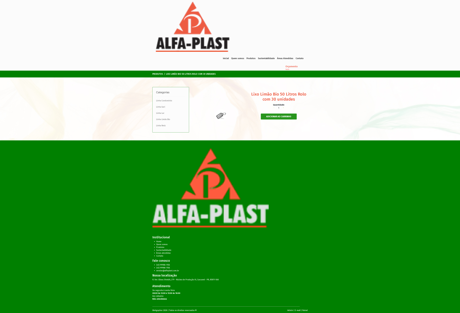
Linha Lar (160, 113)
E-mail (297, 310)
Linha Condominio (164, 100)
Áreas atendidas (163, 253)
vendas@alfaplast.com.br (167, 270)
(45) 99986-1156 (163, 265)
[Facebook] (231, 231)
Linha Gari (160, 107)
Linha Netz (161, 125)
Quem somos (237, 58)
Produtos (251, 58)
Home (158, 241)
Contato (300, 58)
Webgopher (157, 310)
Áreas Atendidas (285, 58)
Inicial (226, 58)
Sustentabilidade (266, 58)
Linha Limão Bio (163, 119)
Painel (305, 310)
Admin (290, 310)
